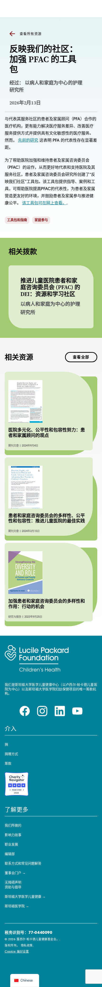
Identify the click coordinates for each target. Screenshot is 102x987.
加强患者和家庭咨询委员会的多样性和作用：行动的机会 (46, 604)
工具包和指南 (17, 220)
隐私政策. (27, 945)
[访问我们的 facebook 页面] (24, 711)
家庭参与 (41, 220)
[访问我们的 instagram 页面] (42, 711)
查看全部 (81, 357)
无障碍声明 (13, 882)
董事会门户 (13, 873)
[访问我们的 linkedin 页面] (60, 711)
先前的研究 (28, 141)
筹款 (8, 764)
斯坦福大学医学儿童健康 (23, 897)
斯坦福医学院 (15, 906)
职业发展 (11, 844)
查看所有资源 (31, 34)
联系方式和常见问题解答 (23, 863)
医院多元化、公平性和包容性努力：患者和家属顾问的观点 (46, 432)
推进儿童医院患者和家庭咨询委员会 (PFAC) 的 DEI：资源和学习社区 (50, 287)
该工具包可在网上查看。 (44, 203)
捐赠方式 (11, 754)
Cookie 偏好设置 (17, 951)
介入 (11, 729)
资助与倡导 (13, 887)
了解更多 (16, 810)
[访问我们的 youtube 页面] (77, 711)
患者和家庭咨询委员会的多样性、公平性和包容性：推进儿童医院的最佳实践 (46, 518)
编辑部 (10, 854)
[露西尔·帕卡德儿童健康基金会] (37, 658)
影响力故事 (13, 835)
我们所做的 (13, 825)
